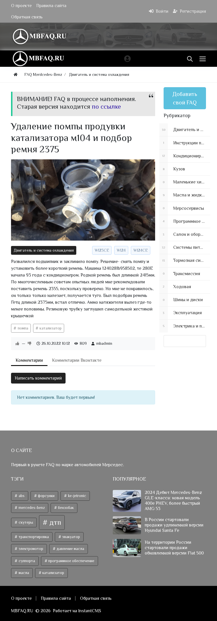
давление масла (70, 549)
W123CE (102, 250)
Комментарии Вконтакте (76, 360)
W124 (121, 250)
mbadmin (104, 343)
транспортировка (33, 537)
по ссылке (106, 106)
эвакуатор (70, 537)
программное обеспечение (70, 561)
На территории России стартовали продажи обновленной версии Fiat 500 (174, 548)
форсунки (46, 496)
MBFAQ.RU (22, 610)
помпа (22, 328)
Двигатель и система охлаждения (44, 250)
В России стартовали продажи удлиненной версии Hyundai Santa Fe (174, 525)
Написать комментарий (38, 378)
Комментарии (29, 360)
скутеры (25, 522)
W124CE (140, 250)
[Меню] (203, 58)
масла (23, 573)
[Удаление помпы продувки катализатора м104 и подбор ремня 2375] (83, 200)
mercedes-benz (31, 508)
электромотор (30, 549)
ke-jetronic (76, 496)
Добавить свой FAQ (184, 98)
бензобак (65, 508)
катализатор (50, 328)
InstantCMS (89, 610)
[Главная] (15, 74)
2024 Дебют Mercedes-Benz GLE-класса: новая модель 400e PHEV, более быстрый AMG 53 (173, 500)
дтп (54, 522)
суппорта (26, 561)
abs (21, 496)
